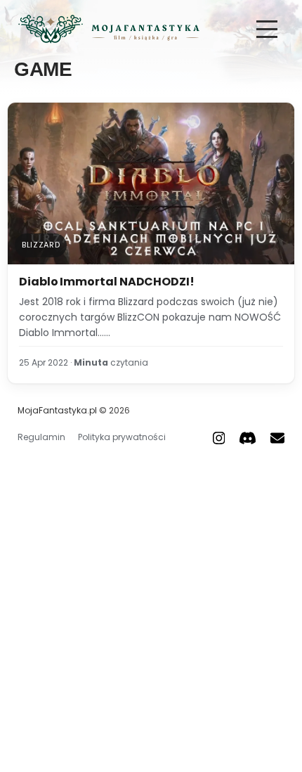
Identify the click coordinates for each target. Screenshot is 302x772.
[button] (266, 29)
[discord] (247, 437)
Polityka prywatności (122, 437)
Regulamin (41, 437)
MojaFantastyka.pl (57, 410)
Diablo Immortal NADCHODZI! (107, 282)
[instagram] (219, 437)
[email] (277, 437)
